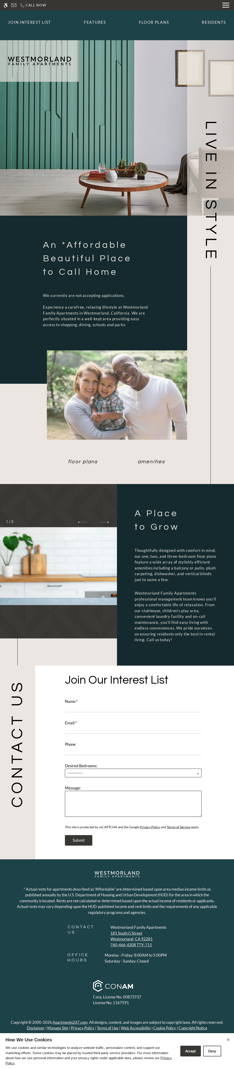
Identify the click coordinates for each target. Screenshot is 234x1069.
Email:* (71, 722)
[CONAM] (113, 986)
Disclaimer (36, 1028)
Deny (212, 1051)
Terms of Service (178, 827)
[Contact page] (14, 5)
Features (95, 22)
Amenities (151, 461)
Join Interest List (29, 22)
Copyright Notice (192, 1028)
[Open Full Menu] (226, 5)
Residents (214, 22)
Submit (79, 840)
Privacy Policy (150, 827)
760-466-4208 (131, 944)
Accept (190, 1051)
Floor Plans (154, 22)
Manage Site (57, 1028)
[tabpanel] (134, 758)
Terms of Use (107, 1028)
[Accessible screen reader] (6, 5)
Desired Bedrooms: (81, 765)
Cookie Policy (164, 1028)
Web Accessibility (136, 1028)
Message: (73, 788)
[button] (82, 522)
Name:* (71, 701)
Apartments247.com (70, 1022)
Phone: (70, 744)
